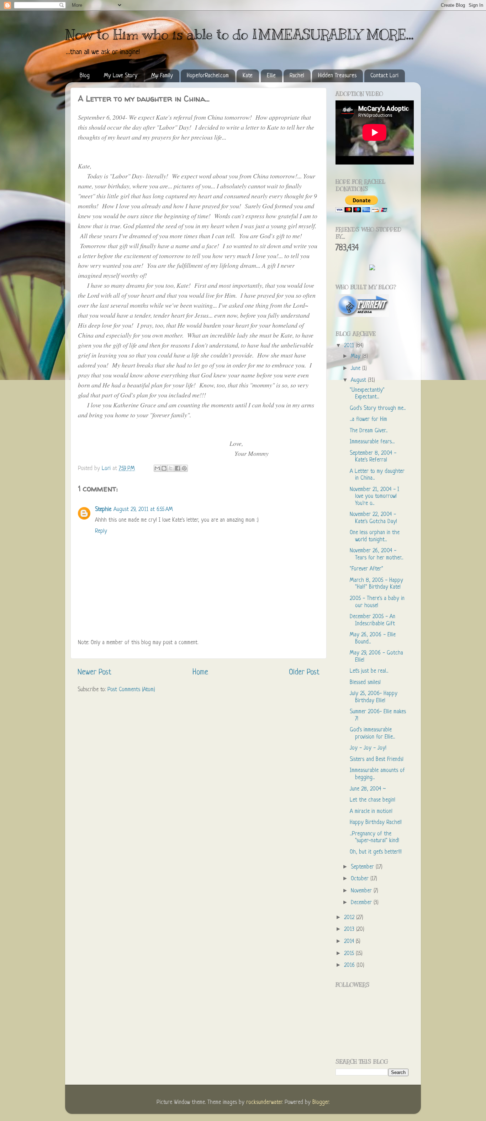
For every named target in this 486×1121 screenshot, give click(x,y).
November (362, 891)
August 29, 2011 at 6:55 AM (143, 510)
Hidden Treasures (337, 76)
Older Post (304, 672)
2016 (350, 966)
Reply (101, 531)
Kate (248, 76)
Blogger (320, 1103)
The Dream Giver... (368, 431)
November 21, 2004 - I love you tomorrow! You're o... (374, 497)
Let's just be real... (369, 671)
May (356, 357)
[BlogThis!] (164, 468)
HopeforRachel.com (208, 76)
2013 (350, 930)
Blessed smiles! (365, 683)
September (363, 867)
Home (200, 672)
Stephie (103, 510)
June (356, 369)
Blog (85, 76)
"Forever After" (366, 569)
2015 (350, 954)
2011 (350, 346)
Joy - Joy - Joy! (368, 748)
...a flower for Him (368, 420)
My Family (162, 76)
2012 (350, 918)
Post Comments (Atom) (131, 690)
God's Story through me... (378, 409)
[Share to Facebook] (177, 468)
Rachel (297, 76)
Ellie (271, 76)
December (362, 903)
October (360, 879)
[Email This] (157, 468)
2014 (350, 942)
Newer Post (94, 672)
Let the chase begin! (372, 800)
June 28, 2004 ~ (368, 789)
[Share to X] (170, 468)
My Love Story (120, 76)
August (359, 380)
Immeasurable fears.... (372, 442)
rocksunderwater (264, 1103)
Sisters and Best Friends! (376, 760)
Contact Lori (384, 76)
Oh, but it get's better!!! (376, 852)
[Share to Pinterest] (184, 468)
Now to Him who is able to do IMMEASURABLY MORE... (239, 34)
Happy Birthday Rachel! (376, 823)
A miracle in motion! (371, 812)
